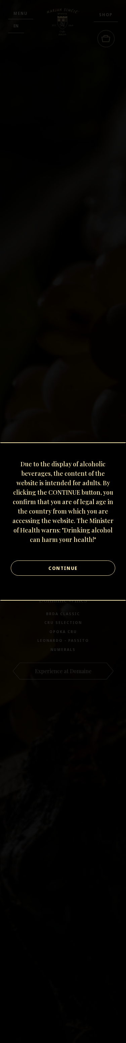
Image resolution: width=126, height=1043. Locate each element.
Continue (62, 568)
